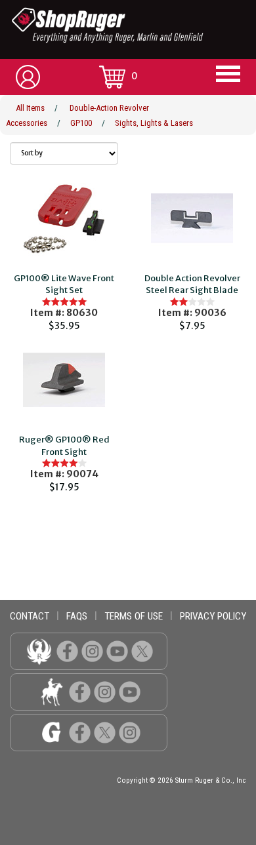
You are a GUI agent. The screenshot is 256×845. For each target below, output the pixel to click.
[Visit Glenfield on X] (104, 731)
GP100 (81, 123)
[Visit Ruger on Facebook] (67, 650)
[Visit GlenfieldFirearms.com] (51, 731)
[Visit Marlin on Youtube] (129, 691)
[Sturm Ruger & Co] (133, 25)
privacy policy (213, 616)
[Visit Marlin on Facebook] (79, 691)
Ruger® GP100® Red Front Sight (64, 446)
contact (29, 616)
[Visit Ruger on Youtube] (117, 650)
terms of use (133, 616)
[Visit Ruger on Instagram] (92, 650)
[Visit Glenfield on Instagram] (129, 731)
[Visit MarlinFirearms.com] (51, 691)
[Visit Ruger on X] (142, 650)
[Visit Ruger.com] (39, 650)
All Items (30, 108)
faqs (76, 616)
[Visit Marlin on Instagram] (104, 691)
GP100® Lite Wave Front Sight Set (64, 284)
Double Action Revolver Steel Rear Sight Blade (192, 284)
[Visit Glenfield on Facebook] (79, 731)
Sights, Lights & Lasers (154, 123)
